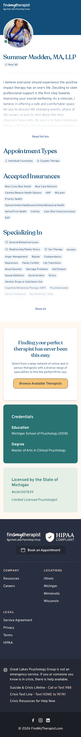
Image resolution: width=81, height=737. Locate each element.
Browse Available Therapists (40, 384)
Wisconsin (51, 601)
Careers (9, 586)
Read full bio (40, 137)
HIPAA (8, 643)
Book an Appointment (47, 551)
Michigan (50, 586)
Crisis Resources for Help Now (32, 701)
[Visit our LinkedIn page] (47, 720)
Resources (11, 579)
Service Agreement (17, 620)
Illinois (49, 579)
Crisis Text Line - (38, 694)
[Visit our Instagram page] (40, 720)
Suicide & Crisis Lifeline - (40, 688)
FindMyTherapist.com (47, 729)
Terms (8, 635)
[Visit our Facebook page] (33, 720)
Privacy (8, 628)
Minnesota (51, 594)
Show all (40, 309)
